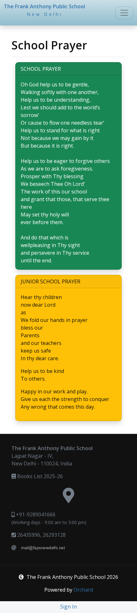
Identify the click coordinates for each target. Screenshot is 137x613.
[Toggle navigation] (124, 12)
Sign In (68, 606)
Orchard (83, 589)
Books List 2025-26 (39, 476)
